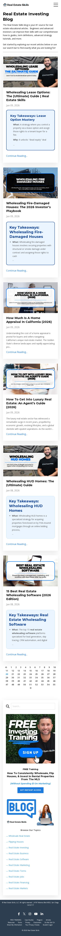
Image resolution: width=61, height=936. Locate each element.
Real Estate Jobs (15, 876)
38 (7, 681)
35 (42, 677)
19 (54, 670)
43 (36, 681)
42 (30, 681)
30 (13, 677)
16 (36, 670)
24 (30, 674)
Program (39, 920)
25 (36, 674)
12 (13, 670)
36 (48, 677)
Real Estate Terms (16, 870)
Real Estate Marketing (18, 865)
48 (13, 684)
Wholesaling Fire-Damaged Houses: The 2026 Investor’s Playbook (28, 207)
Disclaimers (37, 922)
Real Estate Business (17, 853)
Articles (48, 920)
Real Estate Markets (17, 888)
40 (18, 681)
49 (18, 684)
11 (7, 670)
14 (24, 670)
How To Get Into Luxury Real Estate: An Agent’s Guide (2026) (29, 403)
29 (7, 677)
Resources (11, 922)
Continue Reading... (16, 155)
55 (54, 684)
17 (42, 670)
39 (13, 681)
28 (54, 674)
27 (48, 674)
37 (54, 677)
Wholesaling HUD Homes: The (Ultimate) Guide (30, 483)
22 (18, 674)
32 (24, 677)
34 (36, 677)
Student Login (48, 925)
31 (18, 677)
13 (18, 670)
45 (48, 681)
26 (42, 674)
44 (42, 681)
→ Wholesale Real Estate (18, 835)
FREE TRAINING (15, 920)
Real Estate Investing (17, 847)
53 (42, 684)
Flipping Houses (15, 841)
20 (7, 674)
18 (48, 670)
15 (30, 670)
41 (24, 681)
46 (54, 681)
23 (24, 674)
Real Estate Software (17, 859)
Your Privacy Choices (32, 925)
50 (24, 684)
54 (48, 684)
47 (7, 684)
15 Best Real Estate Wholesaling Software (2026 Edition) (28, 595)
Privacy (27, 922)
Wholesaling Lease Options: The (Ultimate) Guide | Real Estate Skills (28, 96)
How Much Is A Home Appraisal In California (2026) (29, 320)
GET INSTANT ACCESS (30, 790)
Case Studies (29, 920)
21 (13, 674)
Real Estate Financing (17, 882)
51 (30, 684)
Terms (20, 922)
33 (30, 677)
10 (54, 667)
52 (36, 684)
